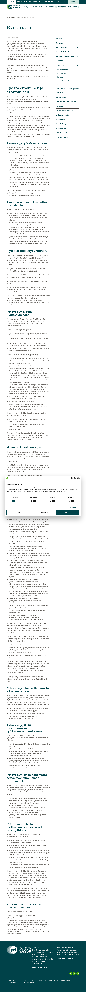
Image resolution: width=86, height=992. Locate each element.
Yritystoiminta (62, 73)
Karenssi (60, 85)
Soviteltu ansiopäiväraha (65, 56)
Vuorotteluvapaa (62, 124)
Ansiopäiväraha (61, 47)
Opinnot (60, 77)
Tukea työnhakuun (62, 137)
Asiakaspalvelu (36, 7)
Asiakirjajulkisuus (29, 980)
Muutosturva (60, 119)
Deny (18, 512)
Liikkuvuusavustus (62, 115)
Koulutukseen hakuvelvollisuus (67, 81)
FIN (64, 1)
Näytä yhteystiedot (64, 958)
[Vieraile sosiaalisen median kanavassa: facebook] (70, 973)
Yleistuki (59, 38)
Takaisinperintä (61, 133)
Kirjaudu (73, 1)
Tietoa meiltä (72, 7)
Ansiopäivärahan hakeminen (66, 52)
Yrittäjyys (59, 106)
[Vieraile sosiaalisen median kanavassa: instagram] (77, 973)
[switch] (33, 501)
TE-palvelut (25, 17)
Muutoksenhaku (61, 128)
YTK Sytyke (62, 7)
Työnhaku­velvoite (63, 69)
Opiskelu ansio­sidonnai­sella (66, 102)
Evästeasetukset (29, 982)
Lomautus (59, 61)
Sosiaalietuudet (61, 97)
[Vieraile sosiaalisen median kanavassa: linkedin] (74, 973)
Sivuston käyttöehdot (66, 980)
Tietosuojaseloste (41, 980)
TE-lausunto (61, 92)
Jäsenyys (26, 7)
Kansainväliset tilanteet (64, 110)
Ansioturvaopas (49, 7)
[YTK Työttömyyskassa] (13, 7)
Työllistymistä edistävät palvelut (68, 89)
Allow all (67, 512)
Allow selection (43, 512)
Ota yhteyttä (49, 1)
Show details (72, 507)
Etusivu (9, 17)
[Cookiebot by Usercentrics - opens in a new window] (72, 478)
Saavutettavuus (53, 980)
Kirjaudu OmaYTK (38, 967)
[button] (57, 2)
